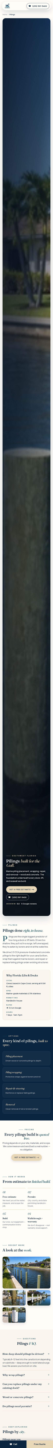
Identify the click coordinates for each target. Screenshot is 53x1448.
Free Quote (40, 1444)
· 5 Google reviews (21, 904)
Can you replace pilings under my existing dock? (22, 1385)
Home (5, 14)
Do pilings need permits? (17, 1406)
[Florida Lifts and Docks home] (7, 6)
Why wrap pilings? (14, 1374)
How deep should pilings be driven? (23, 1353)
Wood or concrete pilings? (18, 1397)
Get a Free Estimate (20, 889)
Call (15, 1444)
